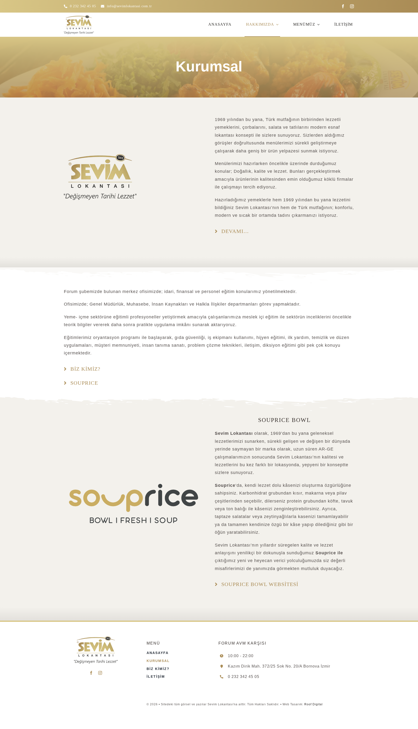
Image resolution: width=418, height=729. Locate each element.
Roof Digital (313, 704)
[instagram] (352, 6)
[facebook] (343, 6)
